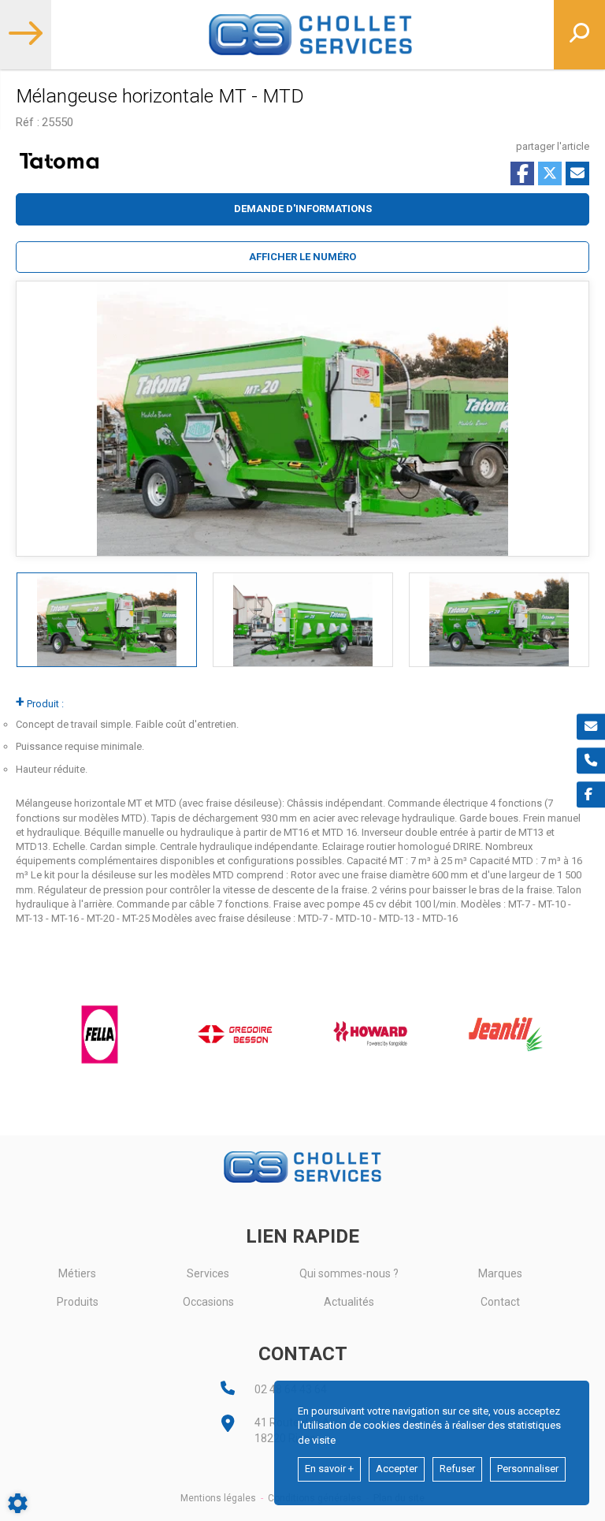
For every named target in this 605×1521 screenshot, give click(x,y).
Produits (77, 1301)
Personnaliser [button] (528, 1468)
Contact (500, 1301)
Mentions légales (218, 1498)
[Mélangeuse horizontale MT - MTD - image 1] (107, 619)
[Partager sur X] (550, 173)
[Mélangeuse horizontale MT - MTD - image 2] (303, 619)
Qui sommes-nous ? (349, 1273)
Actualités (349, 1301)
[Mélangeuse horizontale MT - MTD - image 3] (499, 619)
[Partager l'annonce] (577, 173)
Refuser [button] (457, 1468)
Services (208, 1273)
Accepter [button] (397, 1468)
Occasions (208, 1301)
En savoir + (329, 1468)
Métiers (77, 1273)
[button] (302, 257)
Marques (500, 1273)
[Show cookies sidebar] (18, 1503)
